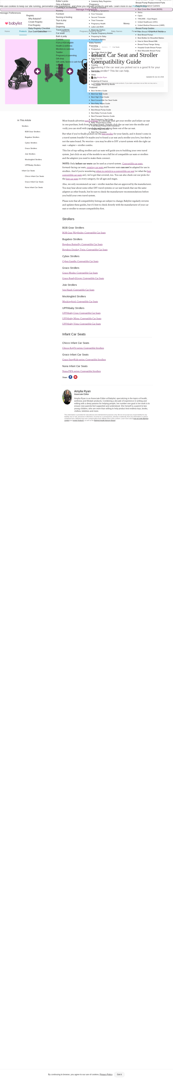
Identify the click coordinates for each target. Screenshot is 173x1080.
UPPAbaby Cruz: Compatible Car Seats (81, 313)
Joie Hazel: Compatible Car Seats (78, 289)
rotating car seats (95, 167)
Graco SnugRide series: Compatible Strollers (84, 359)
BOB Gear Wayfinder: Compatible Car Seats (84, 232)
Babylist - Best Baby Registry (13, 23)
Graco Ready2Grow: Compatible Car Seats (83, 278)
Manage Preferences (86, 9)
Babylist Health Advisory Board (104, 420)
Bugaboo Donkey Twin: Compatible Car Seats (85, 249)
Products (23, 31)
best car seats (72, 178)
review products (78, 420)
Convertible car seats (132, 163)
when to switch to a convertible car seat (115, 171)
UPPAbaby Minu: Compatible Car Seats (81, 318)
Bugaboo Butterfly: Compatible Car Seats (82, 244)
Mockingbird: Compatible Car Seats (80, 301)
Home (7, 31)
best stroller (107, 133)
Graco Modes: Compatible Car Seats (80, 272)
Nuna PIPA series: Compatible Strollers (81, 371)
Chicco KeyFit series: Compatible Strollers (83, 348)
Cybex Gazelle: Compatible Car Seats (80, 261)
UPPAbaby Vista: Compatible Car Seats (81, 323)
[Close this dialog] (0, 2)
